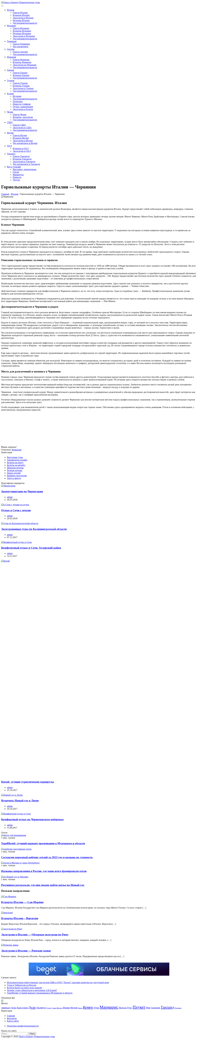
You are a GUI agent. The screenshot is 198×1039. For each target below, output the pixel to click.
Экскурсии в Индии (23, 140)
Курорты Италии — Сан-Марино (22, 902)
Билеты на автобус (16, 465)
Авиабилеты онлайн (17, 460)
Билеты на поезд (15, 462)
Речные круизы (14, 470)
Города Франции (21, 59)
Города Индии (20, 135)
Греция (10, 70)
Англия (10, 49)
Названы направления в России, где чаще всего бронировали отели (44, 871)
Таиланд (11, 153)
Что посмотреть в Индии (25, 143)
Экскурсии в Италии (23, 18)
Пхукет (139, 1007)
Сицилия (155, 1007)
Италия (10, 10)
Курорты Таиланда (22, 159)
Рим (148, 1007)
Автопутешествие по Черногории (22, 491)
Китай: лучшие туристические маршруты (27, 781)
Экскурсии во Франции (24, 65)
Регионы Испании (22, 33)
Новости (17, 177)
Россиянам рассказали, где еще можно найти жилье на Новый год (42, 885)
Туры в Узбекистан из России (21, 985)
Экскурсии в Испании (24, 36)
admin (10, 497)
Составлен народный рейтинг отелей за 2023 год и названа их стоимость (47, 857)
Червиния (16, 450)
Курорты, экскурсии (23, 117)
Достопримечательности (25, 23)
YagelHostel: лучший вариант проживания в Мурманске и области (43, 843)
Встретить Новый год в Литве (20, 800)
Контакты (12, 1018)
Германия (11, 41)
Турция (10, 80)
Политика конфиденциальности (23, 1026)
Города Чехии (19, 114)
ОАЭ (9, 146)
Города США (19, 125)
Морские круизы (15, 468)
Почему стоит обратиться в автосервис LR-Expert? (32, 990)
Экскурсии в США (22, 127)
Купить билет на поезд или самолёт (24, 987)
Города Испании (21, 28)
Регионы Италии (21, 20)
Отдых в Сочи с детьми (16, 510)
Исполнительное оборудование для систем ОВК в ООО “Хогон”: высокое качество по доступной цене (58, 982)
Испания (11, 25)
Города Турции (20, 83)
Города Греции (20, 72)
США (10, 122)
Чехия (10, 112)
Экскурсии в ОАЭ (22, 151)
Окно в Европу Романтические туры (37, 1036)
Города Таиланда (21, 156)
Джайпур (41, 1007)
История (17, 96)
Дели (32, 1007)
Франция (11, 57)
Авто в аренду (14, 478)
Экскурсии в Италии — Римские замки (26, 950)
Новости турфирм (22, 104)
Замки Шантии (57, 1008)
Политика (18, 101)
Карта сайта (13, 1021)
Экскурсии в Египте (23, 109)
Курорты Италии (21, 15)
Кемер (88, 1007)
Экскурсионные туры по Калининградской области (34, 529)
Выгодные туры (15, 457)
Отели (16, 172)
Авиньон (5, 1007)
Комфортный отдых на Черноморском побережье (32, 819)
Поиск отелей (14, 473)
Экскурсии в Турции (23, 88)
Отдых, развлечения (23, 106)
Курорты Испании (22, 31)
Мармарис (109, 1007)
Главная (11, 1015)
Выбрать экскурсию (17, 475)
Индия (10, 133)
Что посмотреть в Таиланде (26, 164)
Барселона (22, 1007)
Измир (66, 1007)
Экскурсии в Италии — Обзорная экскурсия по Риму (35, 934)
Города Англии (20, 52)
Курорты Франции (22, 62)
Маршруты (18, 174)
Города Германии (21, 44)
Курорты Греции (21, 75)
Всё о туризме (14, 167)
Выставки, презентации (24, 169)
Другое (16, 180)
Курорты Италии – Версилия (19, 918)
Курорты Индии (21, 138)
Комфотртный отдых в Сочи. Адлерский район (31, 547)
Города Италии (20, 12)
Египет (10, 93)
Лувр (96, 1007)
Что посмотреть (20, 46)
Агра (13, 1007)
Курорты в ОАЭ (21, 148)
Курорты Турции (21, 86)
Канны (80, 1008)
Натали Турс (125, 1007)
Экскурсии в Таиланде (24, 161)
